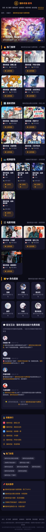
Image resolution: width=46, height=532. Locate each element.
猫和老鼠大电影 (24, 463)
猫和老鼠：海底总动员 (13, 427)
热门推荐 (9, 8)
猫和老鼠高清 (8, 467)
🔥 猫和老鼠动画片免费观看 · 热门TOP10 (16, 489)
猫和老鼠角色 (36, 467)
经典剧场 (21, 8)
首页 (3, 8)
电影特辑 (28, 8)
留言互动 (41, 8)
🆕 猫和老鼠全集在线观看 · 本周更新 (15, 494)
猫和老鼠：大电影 (12, 435)
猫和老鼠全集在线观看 (11, 458)
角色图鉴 (34, 8)
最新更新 (15, 8)
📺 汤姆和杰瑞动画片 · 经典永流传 (14, 502)
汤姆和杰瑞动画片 (10, 463)
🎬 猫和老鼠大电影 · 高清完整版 (13, 498)
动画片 (8, 13)
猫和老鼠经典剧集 (22, 467)
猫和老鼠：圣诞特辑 (13, 444)
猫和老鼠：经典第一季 (13, 431)
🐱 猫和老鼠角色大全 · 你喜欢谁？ (14, 506)
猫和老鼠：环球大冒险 (13, 440)
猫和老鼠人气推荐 (10, 475)
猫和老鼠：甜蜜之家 (13, 423)
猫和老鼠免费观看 (28, 458)
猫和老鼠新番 (22, 471)
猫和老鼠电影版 (9, 471)
